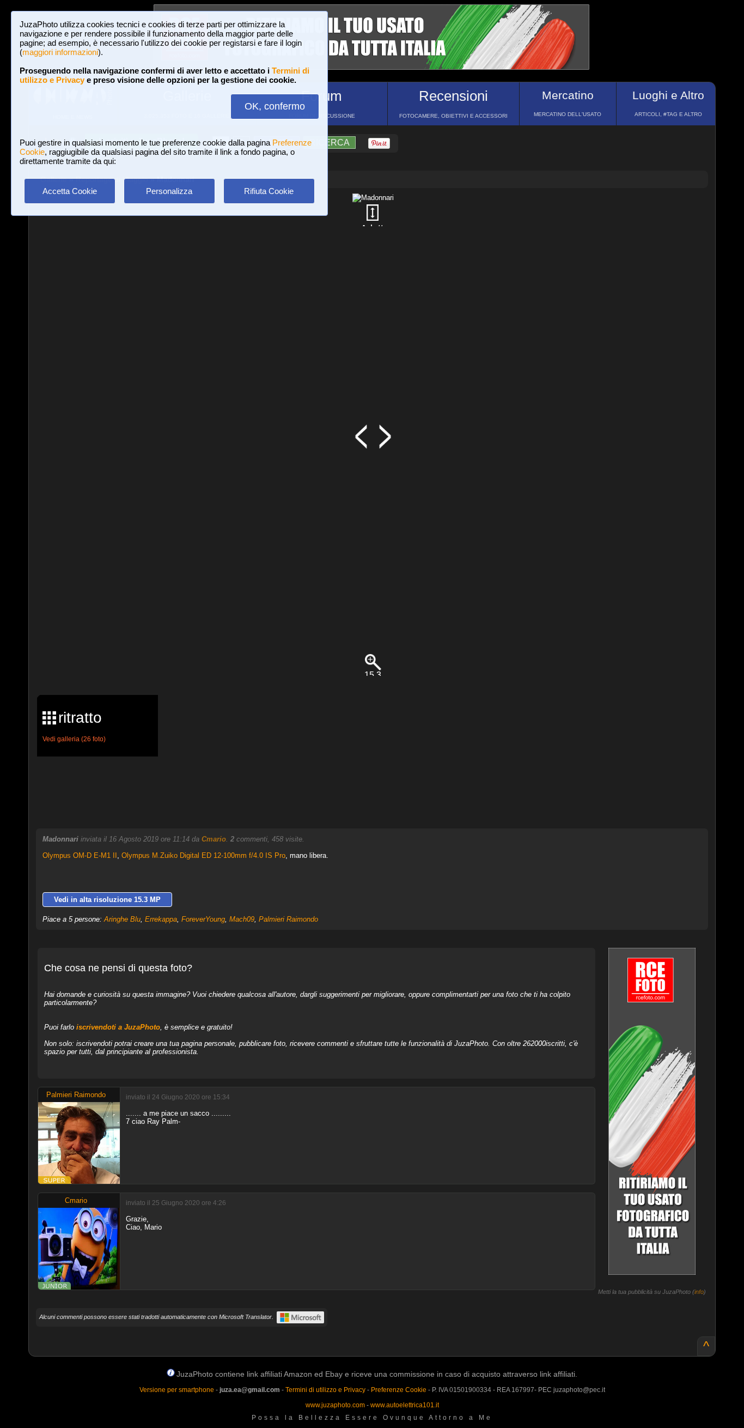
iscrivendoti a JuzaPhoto (118, 1027)
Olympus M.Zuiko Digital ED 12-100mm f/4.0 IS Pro (203, 855)
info (699, 1291)
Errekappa (161, 919)
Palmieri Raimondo (288, 919)
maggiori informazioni (60, 52)
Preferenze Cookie (398, 1390)
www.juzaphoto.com (335, 1405)
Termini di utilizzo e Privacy (325, 1390)
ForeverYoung (203, 919)
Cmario (214, 839)
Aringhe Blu (122, 919)
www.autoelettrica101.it (404, 1405)
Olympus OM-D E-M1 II (79, 855)
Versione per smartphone (176, 1390)
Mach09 (241, 919)
